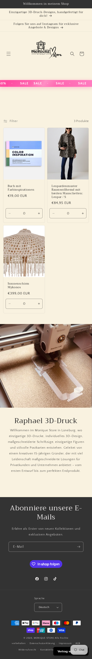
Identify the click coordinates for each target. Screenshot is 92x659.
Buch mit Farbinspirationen (21, 188)
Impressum (65, 643)
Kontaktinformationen (52, 649)
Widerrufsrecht (27, 649)
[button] (8, 54)
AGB (78, 643)
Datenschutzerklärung (42, 643)
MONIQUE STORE (44, 638)
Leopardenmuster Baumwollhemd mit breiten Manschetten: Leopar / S (67, 191)
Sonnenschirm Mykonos (18, 285)
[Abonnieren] (78, 547)
